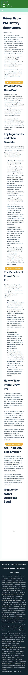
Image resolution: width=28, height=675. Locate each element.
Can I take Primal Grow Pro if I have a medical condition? (13, 551)
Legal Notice (21, 568)
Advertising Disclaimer (18, 564)
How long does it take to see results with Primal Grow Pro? (13, 510)
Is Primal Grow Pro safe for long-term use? (13, 543)
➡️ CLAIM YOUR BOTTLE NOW (14, 82)
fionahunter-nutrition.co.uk (13, 671)
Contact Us (5, 564)
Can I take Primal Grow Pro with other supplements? (13, 534)
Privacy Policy (14, 572)
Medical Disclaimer (9, 568)
